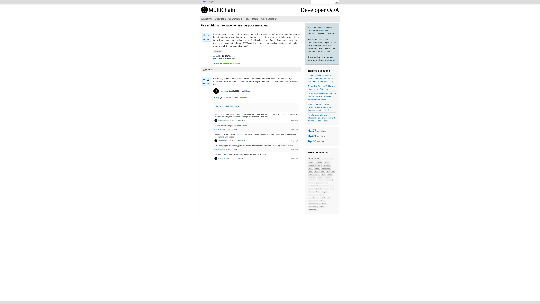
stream (311, 162)
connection (325, 186)
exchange (322, 206)
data (332, 186)
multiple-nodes (312, 206)
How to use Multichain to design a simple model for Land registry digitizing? (319, 107)
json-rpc (327, 162)
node (322, 171)
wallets (321, 200)
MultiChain (323, 30)
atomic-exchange (313, 183)
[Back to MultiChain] (218, 11)
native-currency (313, 194)
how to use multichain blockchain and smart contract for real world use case (321, 118)
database (316, 192)
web (332, 189)
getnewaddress (312, 209)
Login (204, 2)
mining (316, 171)
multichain (314, 158)
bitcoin (321, 194)
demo (326, 189)
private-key (328, 180)
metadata (320, 180)
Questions (220, 19)
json (310, 192)
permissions (326, 165)
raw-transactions (326, 168)
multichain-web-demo (314, 186)
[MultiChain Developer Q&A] (320, 10)
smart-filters (312, 180)
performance (312, 189)
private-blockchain (313, 197)
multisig (320, 177)
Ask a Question (269, 19)
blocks (320, 189)
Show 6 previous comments (226, 106)
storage (323, 192)
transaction (327, 177)
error (310, 168)
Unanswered (235, 19)
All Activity (206, 19)
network (323, 197)
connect (329, 174)
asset (310, 171)
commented (222, 120)
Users (255, 19)
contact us (330, 60)
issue (333, 171)
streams (325, 159)
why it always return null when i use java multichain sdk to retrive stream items (322, 97)
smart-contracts (313, 200)
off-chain (323, 203)
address (317, 168)
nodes (323, 174)
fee (329, 197)
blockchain (311, 165)
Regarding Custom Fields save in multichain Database (322, 87)
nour (233, 56)
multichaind (312, 177)
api (327, 171)
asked (215, 56)
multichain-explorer (314, 174)
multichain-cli (324, 183)
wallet (319, 165)
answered (224, 91)
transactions (319, 162)
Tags (247, 19)
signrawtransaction (313, 203)
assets (331, 159)
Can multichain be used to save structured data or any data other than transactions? (321, 78)
